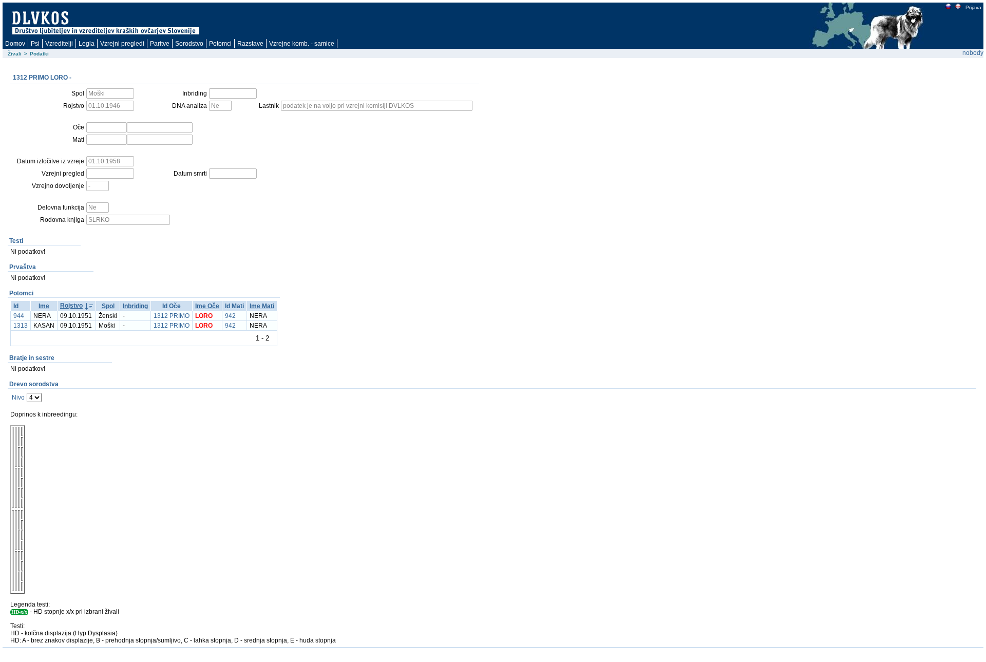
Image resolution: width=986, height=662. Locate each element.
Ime (44, 306)
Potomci (220, 43)
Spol (108, 306)
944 (18, 315)
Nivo (18, 397)
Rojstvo (71, 305)
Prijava (973, 7)
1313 (20, 325)
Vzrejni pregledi (122, 43)
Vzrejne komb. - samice (301, 43)
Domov (15, 43)
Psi (35, 43)
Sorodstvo (189, 43)
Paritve (159, 43)
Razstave (250, 43)
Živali (15, 53)
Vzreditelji (59, 43)
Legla (86, 43)
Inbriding (135, 306)
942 (230, 315)
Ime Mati (262, 306)
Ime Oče (207, 306)
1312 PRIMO (171, 315)
